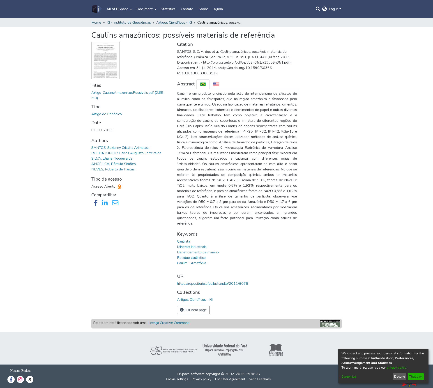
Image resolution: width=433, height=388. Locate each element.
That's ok (415, 376)
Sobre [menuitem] (203, 9)
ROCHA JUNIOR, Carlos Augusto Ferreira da (126, 153)
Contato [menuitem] (187, 9)
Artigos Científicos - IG (174, 22)
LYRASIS (253, 374)
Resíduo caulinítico (191, 257)
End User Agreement (230, 379)
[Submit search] (318, 9)
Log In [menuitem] (334, 9)
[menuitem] (119, 9)
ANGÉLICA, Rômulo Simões (113, 163)
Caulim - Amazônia (191, 263)
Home (96, 22)
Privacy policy (201, 379)
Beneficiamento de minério (198, 252)
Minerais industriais (192, 246)
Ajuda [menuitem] (218, 9)
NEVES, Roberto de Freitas (113, 169)
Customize (348, 376)
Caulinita (183, 241)
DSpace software (191, 374)
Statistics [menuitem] (168, 9)
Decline (399, 376)
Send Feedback (260, 379)
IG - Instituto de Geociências (129, 22)
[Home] (96, 9)
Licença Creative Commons (168, 322)
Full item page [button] (195, 310)
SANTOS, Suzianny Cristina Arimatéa (120, 147)
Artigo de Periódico (106, 114)
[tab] (203, 84)
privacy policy (396, 367)
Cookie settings (177, 379)
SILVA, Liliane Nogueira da (111, 158)
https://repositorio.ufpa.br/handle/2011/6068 (212, 283)
